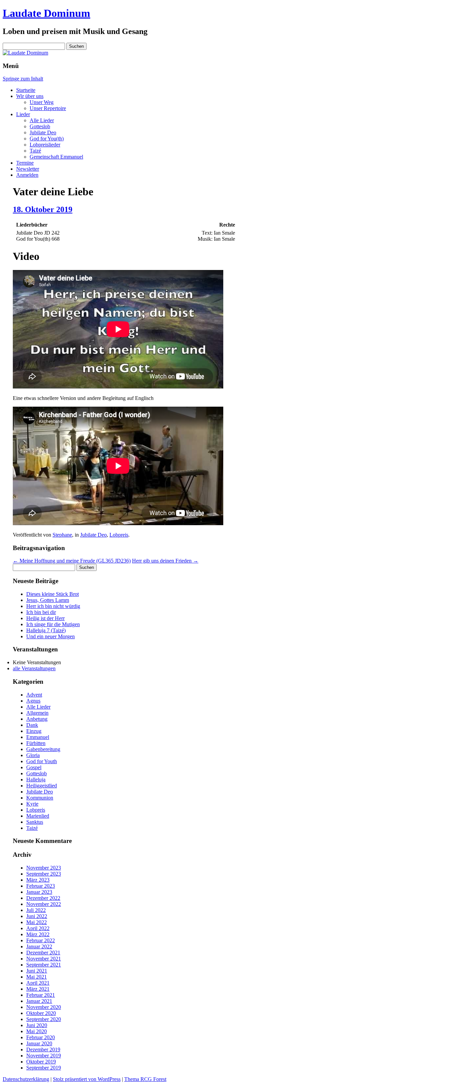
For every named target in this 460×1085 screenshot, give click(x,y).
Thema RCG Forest (145, 1079)
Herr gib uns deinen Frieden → (165, 561)
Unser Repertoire (48, 108)
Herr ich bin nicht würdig (53, 606)
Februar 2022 (40, 940)
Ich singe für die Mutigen (53, 624)
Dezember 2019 (43, 1049)
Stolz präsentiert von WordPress (87, 1079)
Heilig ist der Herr (45, 618)
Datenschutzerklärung (26, 1079)
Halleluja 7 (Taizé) (46, 630)
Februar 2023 (40, 886)
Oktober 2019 (41, 1061)
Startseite (25, 90)
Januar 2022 (39, 946)
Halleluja (35, 779)
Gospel (33, 767)
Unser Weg (42, 102)
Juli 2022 (36, 910)
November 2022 (43, 904)
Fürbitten (35, 743)
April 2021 (38, 983)
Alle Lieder (42, 120)
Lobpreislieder (45, 144)
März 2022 (38, 934)
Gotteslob (40, 126)
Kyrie (32, 804)
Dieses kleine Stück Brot (52, 594)
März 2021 (38, 989)
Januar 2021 (39, 1001)
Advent (34, 695)
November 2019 (43, 1055)
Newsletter (27, 169)
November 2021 (43, 958)
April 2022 (38, 928)
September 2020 (43, 1019)
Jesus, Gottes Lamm (47, 600)
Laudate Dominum (46, 13)
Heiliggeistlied (41, 785)
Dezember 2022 (43, 898)
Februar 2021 (40, 995)
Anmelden (27, 175)
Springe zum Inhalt (23, 78)
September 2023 (43, 874)
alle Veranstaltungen (34, 668)
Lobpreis (118, 535)
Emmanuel (37, 737)
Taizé (35, 151)
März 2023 (38, 880)
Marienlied (37, 816)
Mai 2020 (36, 1031)
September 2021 (43, 965)
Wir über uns (29, 96)
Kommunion (39, 798)
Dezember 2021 (43, 952)
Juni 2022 (36, 916)
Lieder (23, 114)
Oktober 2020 (41, 1013)
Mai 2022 (36, 922)
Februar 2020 (40, 1037)
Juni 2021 (36, 971)
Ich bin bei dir (41, 612)
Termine (25, 163)
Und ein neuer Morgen (50, 636)
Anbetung (36, 719)
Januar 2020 (39, 1043)
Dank (32, 725)
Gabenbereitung (43, 749)
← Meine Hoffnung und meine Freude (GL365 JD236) (72, 561)
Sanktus (34, 822)
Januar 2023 (39, 892)
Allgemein (37, 713)
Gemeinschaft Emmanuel (56, 157)
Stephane (62, 535)
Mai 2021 (36, 977)
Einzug (33, 731)
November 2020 (43, 1007)
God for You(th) (47, 138)
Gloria (33, 755)
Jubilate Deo (43, 132)
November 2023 (43, 868)
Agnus (33, 701)
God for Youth (41, 761)
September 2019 (43, 1068)
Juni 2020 (36, 1025)
